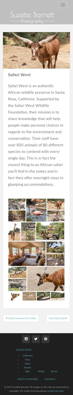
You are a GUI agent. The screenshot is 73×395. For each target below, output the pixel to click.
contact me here (55, 391)
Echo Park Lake (57, 318)
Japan (28, 363)
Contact (50, 379)
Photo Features (28, 379)
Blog (54, 371)
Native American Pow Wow (22, 318)
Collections (24, 350)
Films (41, 371)
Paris (27, 359)
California (28, 355)
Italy (27, 371)
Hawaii (27, 367)
